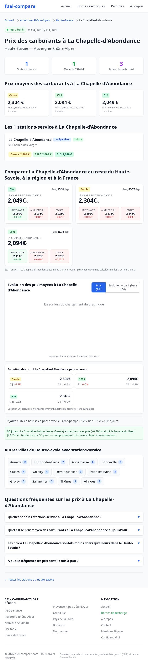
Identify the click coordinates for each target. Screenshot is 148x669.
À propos (136, 6)
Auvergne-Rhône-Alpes (35, 20)
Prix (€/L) (98, 287)
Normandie (60, 631)
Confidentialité (110, 637)
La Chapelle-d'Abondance (95, 20)
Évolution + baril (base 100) (122, 287)
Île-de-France (13, 610)
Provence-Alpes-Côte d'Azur (70, 606)
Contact (106, 625)
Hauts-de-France (15, 635)
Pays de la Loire (63, 619)
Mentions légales (112, 631)
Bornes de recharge (114, 613)
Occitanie (11, 629)
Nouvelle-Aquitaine (17, 623)
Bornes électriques (91, 6)
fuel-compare (20, 6)
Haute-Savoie (64, 20)
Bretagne (59, 625)
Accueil (66, 6)
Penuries (117, 6)
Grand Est (59, 613)
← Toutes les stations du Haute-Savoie (29, 579)
